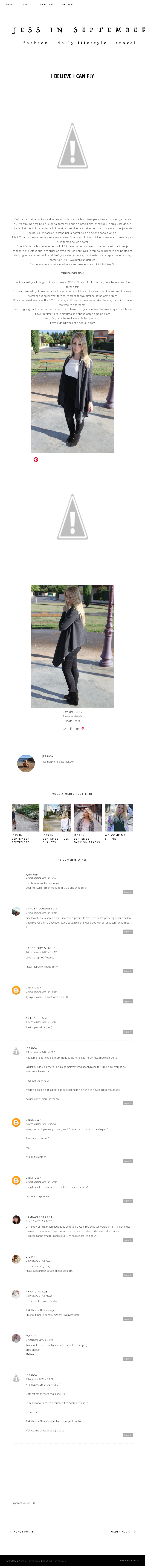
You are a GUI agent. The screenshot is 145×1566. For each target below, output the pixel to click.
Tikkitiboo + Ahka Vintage (40, 1310)
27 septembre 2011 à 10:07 (41, 877)
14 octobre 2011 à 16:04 (39, 1339)
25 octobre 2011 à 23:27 (39, 1379)
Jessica (47, 756)
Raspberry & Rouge (42, 948)
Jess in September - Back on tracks (87, 838)
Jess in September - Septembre (22, 838)
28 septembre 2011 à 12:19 (41, 952)
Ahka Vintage (37, 1291)
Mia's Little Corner (36, 1156)
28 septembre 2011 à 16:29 (41, 991)
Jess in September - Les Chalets (56, 838)
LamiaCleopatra (39, 1217)
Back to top (128, 1560)
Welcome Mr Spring (115, 836)
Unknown (34, 987)
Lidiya (31, 1256)
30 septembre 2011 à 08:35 (41, 1123)
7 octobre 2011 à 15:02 (39, 1295)
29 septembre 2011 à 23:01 (41, 1052)
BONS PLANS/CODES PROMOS (55, 4)
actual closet (38, 1017)
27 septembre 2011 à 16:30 (41, 912)
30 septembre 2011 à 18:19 (41, 1181)
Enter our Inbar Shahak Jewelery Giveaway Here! (53, 1314)
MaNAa (31, 1335)
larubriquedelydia (42, 908)
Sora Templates (30, 1560)
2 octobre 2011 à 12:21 (39, 1260)
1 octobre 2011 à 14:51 (39, 1221)
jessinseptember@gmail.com (58, 761)
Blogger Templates (54, 1560)
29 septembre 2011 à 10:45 (41, 1022)
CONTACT (25, 4)
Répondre (128, 892)
